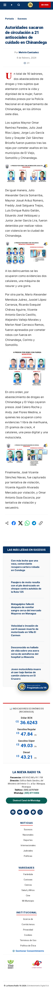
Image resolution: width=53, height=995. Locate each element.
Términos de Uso (28, 940)
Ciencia (28, 885)
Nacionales (28, 834)
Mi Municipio (28, 901)
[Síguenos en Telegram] (33, 812)
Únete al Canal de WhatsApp (26, 800)
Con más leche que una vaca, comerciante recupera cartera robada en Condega (25, 565)
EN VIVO (44, 5)
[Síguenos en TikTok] (26, 812)
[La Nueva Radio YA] (30, 4)
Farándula (28, 874)
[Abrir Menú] (5, 5)
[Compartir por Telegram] (34, 523)
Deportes (28, 840)
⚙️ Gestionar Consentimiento (28, 951)
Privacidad (28, 929)
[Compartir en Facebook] (13, 523)
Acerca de (28, 919)
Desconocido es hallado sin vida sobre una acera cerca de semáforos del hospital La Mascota (25, 652)
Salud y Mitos (28, 890)
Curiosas (28, 879)
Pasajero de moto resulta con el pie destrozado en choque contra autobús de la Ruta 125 (26, 587)
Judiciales (28, 850)
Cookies (28, 935)
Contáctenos (28, 924)
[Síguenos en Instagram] (40, 812)
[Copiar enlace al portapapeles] (40, 523)
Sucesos (22, 18)
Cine (28, 895)
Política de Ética (28, 945)
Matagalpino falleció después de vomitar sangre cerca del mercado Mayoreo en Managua (26, 609)
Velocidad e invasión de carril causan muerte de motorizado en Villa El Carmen (24, 630)
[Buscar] (19, 5)
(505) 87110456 (31, 793)
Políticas (28, 856)
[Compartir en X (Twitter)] (20, 523)
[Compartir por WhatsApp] (27, 523)
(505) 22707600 (31, 790)
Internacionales (28, 845)
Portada (9, 18)
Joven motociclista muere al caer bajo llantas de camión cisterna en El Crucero (26, 674)
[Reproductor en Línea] (12, 5)
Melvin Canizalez (29, 52)
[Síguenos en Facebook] (13, 812)
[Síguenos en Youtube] (19, 812)
